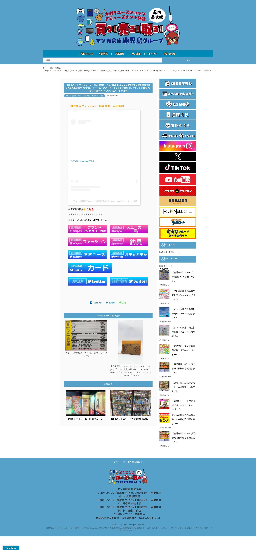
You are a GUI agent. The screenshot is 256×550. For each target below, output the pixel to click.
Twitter (111, 303)
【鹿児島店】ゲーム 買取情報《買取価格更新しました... (184, 368)
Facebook (97, 303)
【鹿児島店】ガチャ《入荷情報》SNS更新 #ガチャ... (183, 276)
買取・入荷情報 (70, 96)
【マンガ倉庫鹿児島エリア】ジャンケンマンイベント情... (183, 295)
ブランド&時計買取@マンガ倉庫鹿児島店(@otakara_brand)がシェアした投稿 (104, 201)
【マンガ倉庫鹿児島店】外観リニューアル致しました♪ (183, 313)
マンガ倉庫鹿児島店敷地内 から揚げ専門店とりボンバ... (183, 419)
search (189, 60)
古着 (102, 96)
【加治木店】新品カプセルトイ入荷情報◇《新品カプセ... (183, 387)
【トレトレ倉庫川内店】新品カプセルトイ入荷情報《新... (183, 331)
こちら (90, 209)
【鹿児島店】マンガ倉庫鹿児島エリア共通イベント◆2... (183, 350)
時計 (79, 96)
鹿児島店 (95, 96)
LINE (124, 303)
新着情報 (87, 96)
